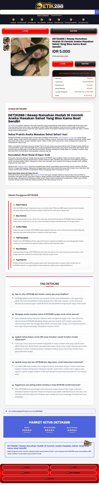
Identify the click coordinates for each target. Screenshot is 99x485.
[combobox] (47, 12)
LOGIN (25, 31)
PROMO (26, 467)
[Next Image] (47, 57)
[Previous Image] (12, 57)
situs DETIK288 (39, 175)
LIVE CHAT (51, 479)
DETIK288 (11, 125)
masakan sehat (23, 166)
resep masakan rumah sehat (67, 137)
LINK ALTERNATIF (74, 473)
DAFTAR (73, 31)
